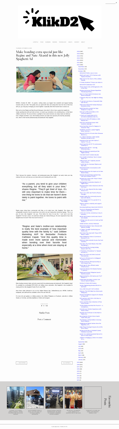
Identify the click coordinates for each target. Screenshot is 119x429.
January (80, 359)
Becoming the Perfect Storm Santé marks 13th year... (90, 317)
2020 (78, 64)
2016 (78, 369)
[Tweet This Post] (41, 305)
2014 (78, 373)
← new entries (21, 363)
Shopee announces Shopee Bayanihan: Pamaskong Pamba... (90, 91)
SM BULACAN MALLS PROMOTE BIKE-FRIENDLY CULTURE (90, 331)
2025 (78, 53)
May (79, 350)
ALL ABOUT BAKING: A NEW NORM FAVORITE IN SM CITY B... (89, 137)
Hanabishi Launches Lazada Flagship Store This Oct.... (90, 130)
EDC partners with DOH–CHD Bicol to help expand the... (90, 299)
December (81, 66)
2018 (78, 364)
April (79, 353)
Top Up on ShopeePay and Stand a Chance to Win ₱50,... (89, 210)
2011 (78, 380)
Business (47, 42)
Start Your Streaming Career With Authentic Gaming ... (89, 123)
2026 (78, 51)
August (80, 344)
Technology (62, 42)
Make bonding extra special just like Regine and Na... (89, 152)
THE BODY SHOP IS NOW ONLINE (89, 155)
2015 (78, 371)
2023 (78, 58)
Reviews (55, 42)
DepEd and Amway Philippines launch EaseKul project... (90, 273)
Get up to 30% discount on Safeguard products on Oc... (90, 258)
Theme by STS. (63, 426)
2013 (78, 375)
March (80, 355)
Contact (76, 42)
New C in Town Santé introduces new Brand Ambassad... (90, 94)
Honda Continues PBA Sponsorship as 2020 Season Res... (90, 262)
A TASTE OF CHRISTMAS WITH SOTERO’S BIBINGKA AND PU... (89, 116)
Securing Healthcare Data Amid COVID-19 (91, 207)
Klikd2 (53, 426)
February (80, 357)
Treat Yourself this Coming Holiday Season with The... (89, 248)
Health (70, 42)
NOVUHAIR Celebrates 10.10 (87, 84)
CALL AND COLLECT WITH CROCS (89, 289)
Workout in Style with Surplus (88, 283)
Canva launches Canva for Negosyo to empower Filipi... (90, 127)
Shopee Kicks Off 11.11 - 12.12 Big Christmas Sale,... (88, 148)
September (81, 342)
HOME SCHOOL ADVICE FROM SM (89, 223)
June (79, 348)
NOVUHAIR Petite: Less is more (88, 73)
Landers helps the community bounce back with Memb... (90, 197)
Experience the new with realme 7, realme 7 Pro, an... (89, 141)
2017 (78, 366)
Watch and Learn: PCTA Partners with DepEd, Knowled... (90, 76)
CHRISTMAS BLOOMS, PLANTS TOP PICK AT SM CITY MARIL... (90, 280)
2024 (78, 56)
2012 (78, 378)
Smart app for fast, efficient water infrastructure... (89, 266)
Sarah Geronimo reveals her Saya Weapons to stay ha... (89, 109)
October (80, 71)
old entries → (67, 363)
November (81, 69)
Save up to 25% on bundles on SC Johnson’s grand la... (89, 112)
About (83, 42)
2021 (78, 62)
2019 (78, 362)
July (79, 346)
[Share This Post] (43, 305)
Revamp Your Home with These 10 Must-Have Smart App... (91, 179)
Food (41, 42)
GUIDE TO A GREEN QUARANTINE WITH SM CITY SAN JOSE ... (91, 334)
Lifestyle (35, 42)
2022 (78, 60)
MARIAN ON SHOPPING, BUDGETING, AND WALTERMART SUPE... (90, 175)
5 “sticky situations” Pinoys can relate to (91, 82)
